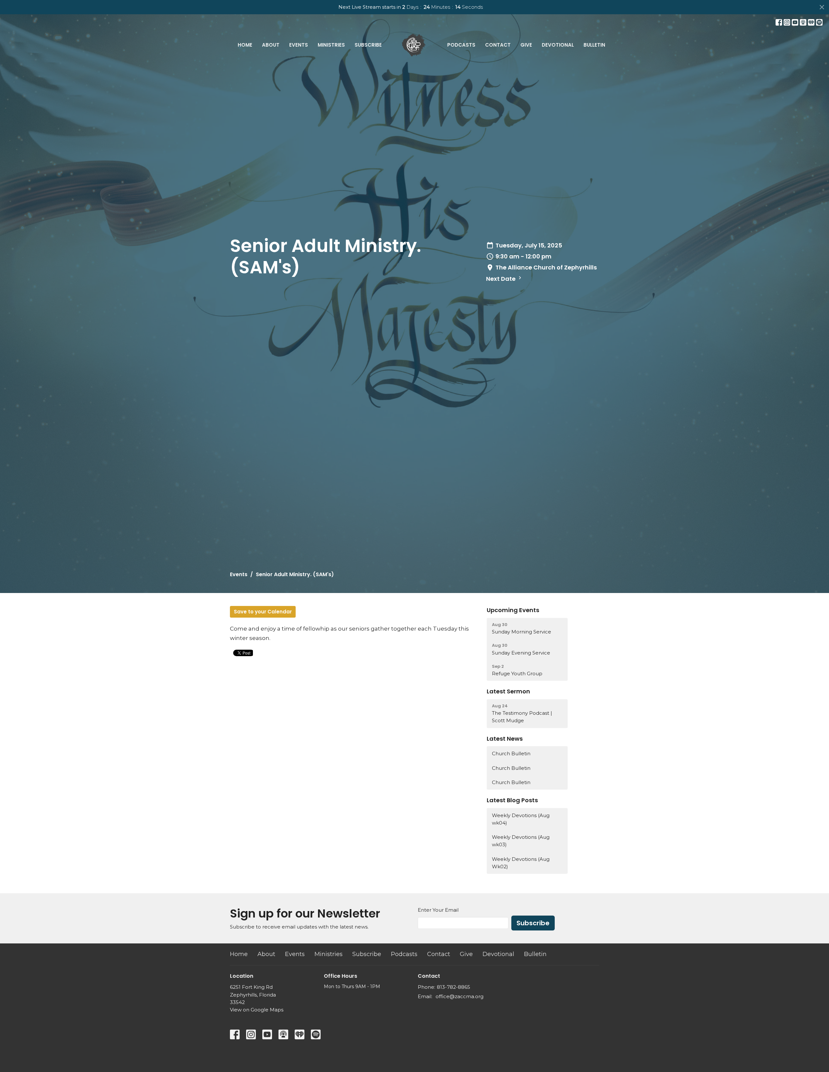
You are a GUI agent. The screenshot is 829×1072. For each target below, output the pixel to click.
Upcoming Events (513, 610)
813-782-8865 (453, 987)
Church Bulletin (511, 753)
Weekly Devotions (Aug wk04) (521, 819)
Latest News (505, 739)
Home (245, 44)
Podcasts (461, 44)
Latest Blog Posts (512, 800)
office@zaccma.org (459, 996)
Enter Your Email (438, 910)
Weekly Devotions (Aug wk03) (521, 841)
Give (526, 44)
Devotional (558, 44)
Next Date (501, 279)
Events (298, 44)
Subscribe (368, 44)
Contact (498, 44)
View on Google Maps (256, 1010)
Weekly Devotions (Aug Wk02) (521, 863)
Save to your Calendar (263, 611)
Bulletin (594, 44)
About (270, 44)
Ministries (331, 44)
